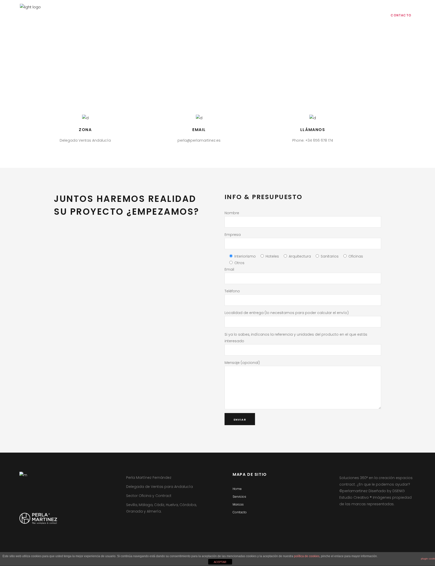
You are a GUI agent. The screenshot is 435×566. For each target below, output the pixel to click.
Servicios (239, 496)
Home (237, 489)
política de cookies (306, 556)
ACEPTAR (220, 561)
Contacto (240, 512)
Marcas (238, 504)
